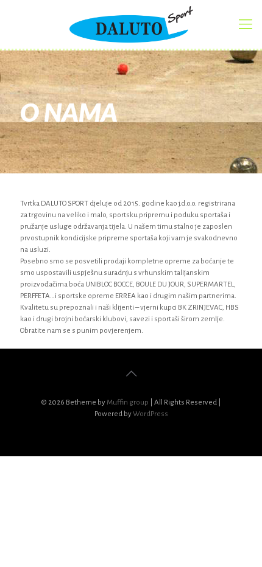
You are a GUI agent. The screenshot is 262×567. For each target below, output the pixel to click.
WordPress (150, 414)
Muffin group (128, 402)
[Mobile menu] (245, 24)
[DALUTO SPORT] (131, 24)
